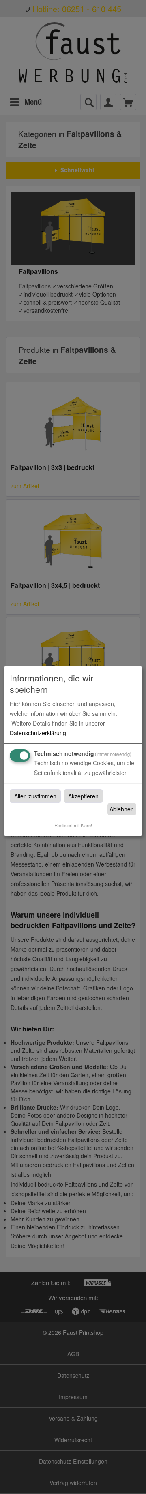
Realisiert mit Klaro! (73, 825)
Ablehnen (122, 809)
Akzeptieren (83, 796)
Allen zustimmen (35, 796)
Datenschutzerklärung (38, 733)
